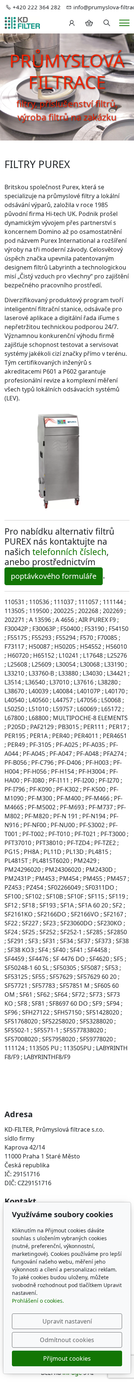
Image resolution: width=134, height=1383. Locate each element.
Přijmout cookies (67, 1358)
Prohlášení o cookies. (38, 1300)
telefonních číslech (69, 552)
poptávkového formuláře (53, 576)
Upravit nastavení (67, 1321)
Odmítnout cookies (67, 1340)
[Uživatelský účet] (71, 23)
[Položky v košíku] (89, 23)
